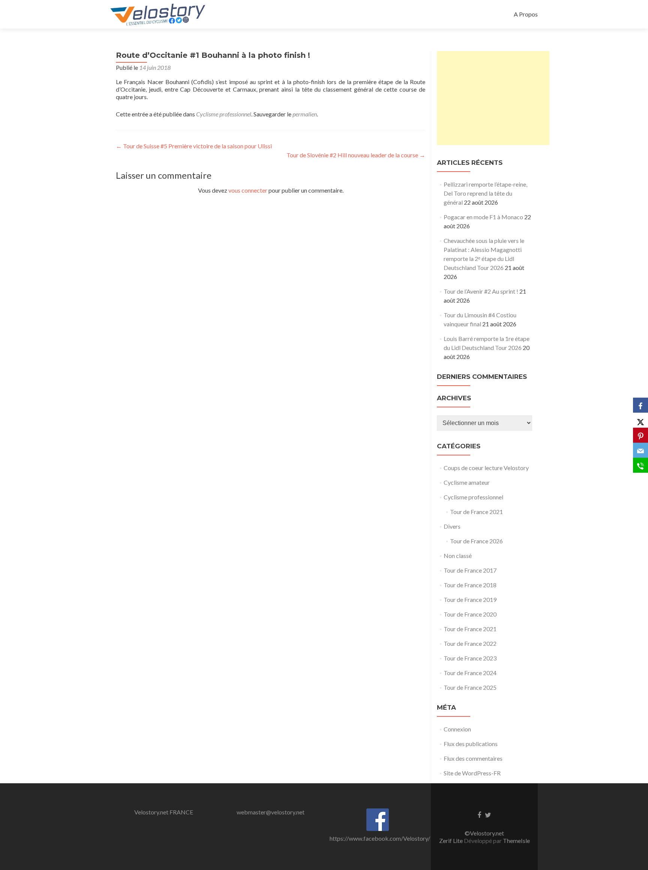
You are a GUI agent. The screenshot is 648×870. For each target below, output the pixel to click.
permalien (304, 114)
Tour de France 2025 (470, 687)
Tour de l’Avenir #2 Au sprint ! (481, 291)
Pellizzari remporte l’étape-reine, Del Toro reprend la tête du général (485, 193)
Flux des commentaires (473, 758)
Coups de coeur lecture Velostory (486, 467)
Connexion (457, 729)
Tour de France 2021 (476, 511)
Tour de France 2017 (470, 570)
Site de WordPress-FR (472, 773)
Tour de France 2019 (470, 599)
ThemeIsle (516, 840)
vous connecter (247, 190)
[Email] (640, 450)
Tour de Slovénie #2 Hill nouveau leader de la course (355, 154)
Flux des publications (471, 743)
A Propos (526, 14)
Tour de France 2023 (470, 658)
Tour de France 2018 (470, 584)
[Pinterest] (640, 435)
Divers (452, 526)
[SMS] (640, 465)
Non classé (458, 555)
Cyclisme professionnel (223, 114)
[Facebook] (640, 405)
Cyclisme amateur (467, 482)
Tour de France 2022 (470, 643)
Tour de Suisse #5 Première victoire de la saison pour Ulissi (194, 145)
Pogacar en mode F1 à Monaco (483, 216)
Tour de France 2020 (470, 614)
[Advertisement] (493, 98)
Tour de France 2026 (476, 540)
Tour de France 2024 (470, 672)
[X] (640, 420)
